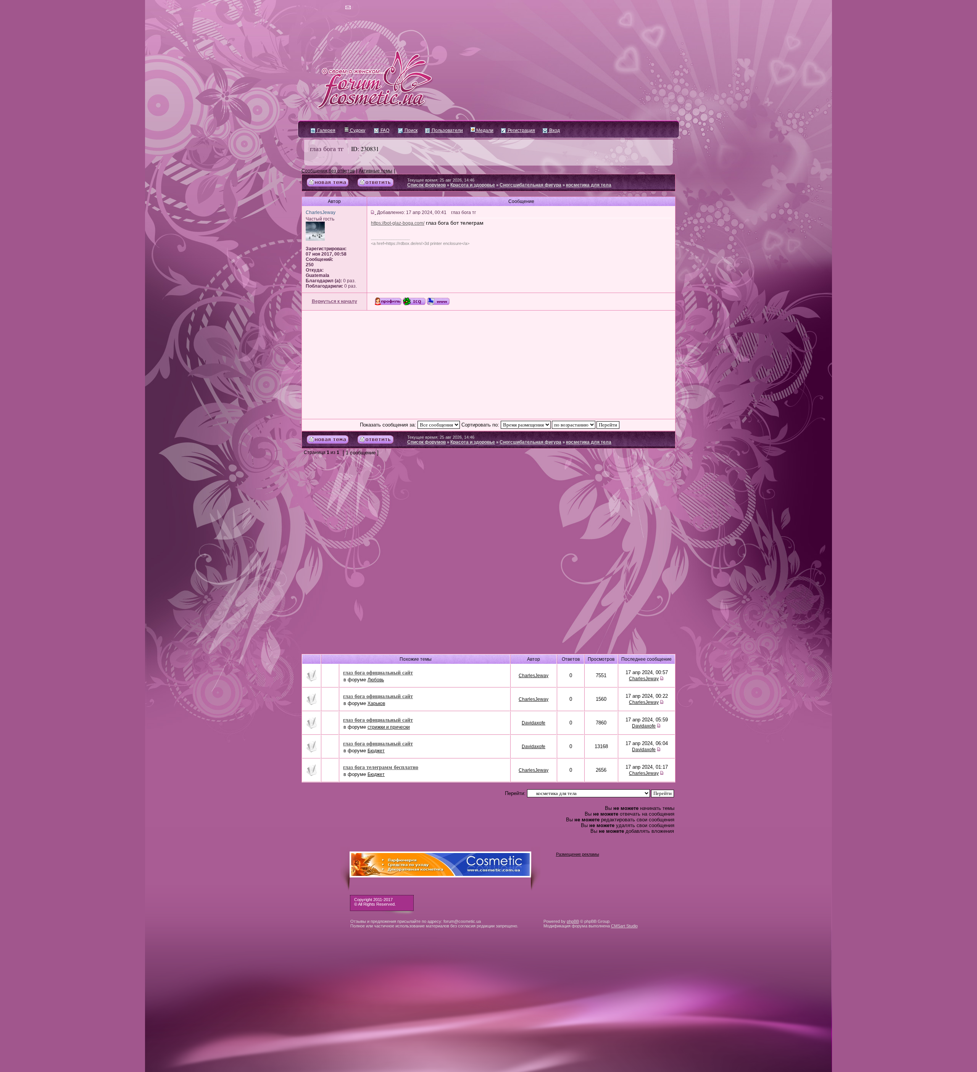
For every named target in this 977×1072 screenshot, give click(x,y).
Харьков (376, 703)
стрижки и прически (389, 727)
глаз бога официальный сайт (378, 672)
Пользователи (446, 130)
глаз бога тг (326, 148)
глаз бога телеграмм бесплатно (380, 767)
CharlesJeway (533, 675)
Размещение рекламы (577, 854)
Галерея (325, 130)
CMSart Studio (624, 926)
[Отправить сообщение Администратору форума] (326, 7)
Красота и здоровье (472, 185)
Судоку (357, 130)
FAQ (384, 130)
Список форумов (426, 185)
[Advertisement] (488, 364)
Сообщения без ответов (328, 171)
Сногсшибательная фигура (530, 185)
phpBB (573, 921)
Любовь (376, 679)
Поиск (410, 130)
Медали (484, 130)
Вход (554, 130)
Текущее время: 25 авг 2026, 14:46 (440, 180)
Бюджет (376, 750)
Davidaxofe (533, 723)
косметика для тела (588, 185)
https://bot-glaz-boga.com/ (397, 223)
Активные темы (375, 171)
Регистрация (520, 130)
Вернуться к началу (334, 301)
